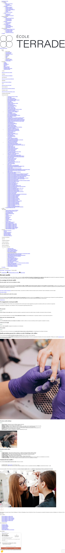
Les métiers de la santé (11, 162)
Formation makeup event (11, 146)
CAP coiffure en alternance (12, 249)
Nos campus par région (9, 211)
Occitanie (7, 220)
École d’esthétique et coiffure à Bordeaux (12, 227)
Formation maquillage (5, 526)
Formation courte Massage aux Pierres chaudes (15, 200)
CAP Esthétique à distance (12, 113)
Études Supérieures (7, 66)
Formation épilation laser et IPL (10, 207)
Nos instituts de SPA (9, 31)
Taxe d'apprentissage (9, 19)
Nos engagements (8, 53)
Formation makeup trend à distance (13, 148)
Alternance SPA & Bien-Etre (12, 263)
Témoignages (8, 14)
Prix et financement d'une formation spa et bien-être (15, 139)
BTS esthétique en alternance (12, 260)
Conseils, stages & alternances (10, 9)
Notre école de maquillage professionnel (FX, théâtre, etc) (16, 144)
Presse (7, 56)
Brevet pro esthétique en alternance (13, 258)
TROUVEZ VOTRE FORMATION (13, 128)
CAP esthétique (10, 112)
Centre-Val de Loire (9, 215)
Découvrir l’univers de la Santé (6, 85)
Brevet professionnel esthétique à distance (14, 115)
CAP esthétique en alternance (12, 257)
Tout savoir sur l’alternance (10, 18)
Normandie (7, 218)
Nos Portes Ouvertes (5, 1)
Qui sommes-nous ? (9, 52)
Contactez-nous (2, 299)
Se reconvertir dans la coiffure (12, 105)
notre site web (60, 336)
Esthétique (5, 63)
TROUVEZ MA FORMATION (12, 141)
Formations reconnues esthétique (12, 111)
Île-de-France (8, 217)
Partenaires (5, 21)
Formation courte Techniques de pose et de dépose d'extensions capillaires (19, 180)
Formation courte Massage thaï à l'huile (13, 204)
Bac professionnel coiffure (12, 100)
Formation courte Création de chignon (13, 181)
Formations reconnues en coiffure (13, 96)
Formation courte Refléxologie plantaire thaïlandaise (15, 206)
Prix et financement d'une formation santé (14, 161)
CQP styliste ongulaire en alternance (13, 261)
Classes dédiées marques (11, 122)
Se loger (7, 11)
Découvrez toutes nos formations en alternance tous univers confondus (18, 262)
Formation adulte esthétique (12, 125)
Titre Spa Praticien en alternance (12, 265)
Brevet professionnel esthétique (12, 114)
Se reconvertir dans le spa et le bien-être (11, 137)
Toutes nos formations (5, 528)
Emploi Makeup (8, 27)
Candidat (5, 2)
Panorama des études (7, 69)
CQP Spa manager (10, 132)
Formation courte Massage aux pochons (14, 201)
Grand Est (7, 216)
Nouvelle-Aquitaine (9, 219)
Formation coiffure (5, 524)
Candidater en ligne (9, 5)
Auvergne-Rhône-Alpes (9, 212)
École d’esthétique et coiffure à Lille (11, 224)
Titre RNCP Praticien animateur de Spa (13, 130)
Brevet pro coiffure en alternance (12, 250)
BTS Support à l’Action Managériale (13, 165)
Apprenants (5, 6)
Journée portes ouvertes (3, 48)
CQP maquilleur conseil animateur (13, 143)
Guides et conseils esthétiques (12, 126)
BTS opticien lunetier (11, 157)
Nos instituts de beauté (9, 30)
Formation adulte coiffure (11, 107)
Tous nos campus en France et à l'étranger (12, 210)
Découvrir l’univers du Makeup (6, 82)
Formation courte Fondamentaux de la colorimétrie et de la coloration (18, 173)
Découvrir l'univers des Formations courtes (8, 91)
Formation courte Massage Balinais (13, 196)
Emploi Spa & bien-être (9, 26)
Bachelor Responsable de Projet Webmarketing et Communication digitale (19, 169)
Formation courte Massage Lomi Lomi (13, 198)
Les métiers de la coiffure (11, 110)
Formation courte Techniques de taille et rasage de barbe (16, 178)
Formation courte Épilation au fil (12, 184)
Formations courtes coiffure (12, 172)
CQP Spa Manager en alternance (12, 266)
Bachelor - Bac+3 (10, 167)
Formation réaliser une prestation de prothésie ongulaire (16, 117)
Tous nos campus (4, 521)
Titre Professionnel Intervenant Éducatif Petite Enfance (16, 156)
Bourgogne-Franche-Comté (10, 213)
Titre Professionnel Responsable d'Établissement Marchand (16, 170)
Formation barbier (10, 102)
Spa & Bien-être (6, 64)
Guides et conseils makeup (12, 150)
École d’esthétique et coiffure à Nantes (7, 519)
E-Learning (3, 267)
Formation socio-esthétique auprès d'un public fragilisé (16, 121)
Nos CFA (5, 231)
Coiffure (5, 62)
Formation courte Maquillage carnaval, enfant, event (15, 188)
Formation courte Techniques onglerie (13, 190)
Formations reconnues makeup (12, 142)
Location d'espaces (8, 20)
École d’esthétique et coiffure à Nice (11, 226)
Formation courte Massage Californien (13, 195)
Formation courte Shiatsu (11, 205)
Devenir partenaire (8, 22)
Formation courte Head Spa (12, 182)
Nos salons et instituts (3, 292)
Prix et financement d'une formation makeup (14, 151)
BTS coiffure (10, 101)
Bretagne (7, 214)
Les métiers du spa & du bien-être (13, 140)
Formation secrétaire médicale (12, 158)
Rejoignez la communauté (10, 15)
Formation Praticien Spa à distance (13, 133)
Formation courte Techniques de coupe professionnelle (16, 177)
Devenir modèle (8, 60)
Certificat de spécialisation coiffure (13, 103)
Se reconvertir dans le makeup (12, 149)
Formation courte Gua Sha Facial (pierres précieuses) (16, 191)
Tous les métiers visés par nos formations (8, 529)
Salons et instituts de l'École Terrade (9, 29)
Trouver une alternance (7, 234)
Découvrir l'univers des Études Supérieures (8, 88)
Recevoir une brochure (9, 3)
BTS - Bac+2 (10, 164)
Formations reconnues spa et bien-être (13, 129)
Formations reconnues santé (12, 154)
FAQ (6, 57)
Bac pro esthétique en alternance (12, 259)
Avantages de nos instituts (10, 32)
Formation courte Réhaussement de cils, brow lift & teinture (17, 186)
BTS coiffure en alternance (12, 251)
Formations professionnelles (8, 68)
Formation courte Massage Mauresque (13, 203)
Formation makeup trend (11, 147)
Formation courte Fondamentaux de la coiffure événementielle (17, 176)
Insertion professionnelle (9, 8)
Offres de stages (8, 10)
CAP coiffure (10, 97)
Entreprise (5, 17)
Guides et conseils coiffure (12, 108)
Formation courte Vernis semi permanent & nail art (15, 189)
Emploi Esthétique (8, 25)
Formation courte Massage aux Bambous (14, 199)
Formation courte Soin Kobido (12, 192)
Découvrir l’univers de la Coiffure (7, 72)
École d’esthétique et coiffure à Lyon (11, 225)
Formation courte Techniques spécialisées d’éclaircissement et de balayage (19, 175)
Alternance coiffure (10, 248)
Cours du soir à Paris (11, 106)
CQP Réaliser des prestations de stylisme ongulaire (15, 118)
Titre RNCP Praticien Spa (11, 131)
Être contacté (8, 4)
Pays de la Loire (8, 221)
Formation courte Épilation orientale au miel (14, 185)
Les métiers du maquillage (11, 152)
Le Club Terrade (8, 13)
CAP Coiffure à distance (11, 98)
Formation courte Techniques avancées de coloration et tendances (17, 174)
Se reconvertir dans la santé (12, 159)
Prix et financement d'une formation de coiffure (15, 109)
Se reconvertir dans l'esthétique (12, 123)
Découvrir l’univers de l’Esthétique (7, 75)
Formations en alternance (7, 230)
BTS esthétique (10, 116)
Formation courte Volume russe (12, 187)
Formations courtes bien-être (12, 193)
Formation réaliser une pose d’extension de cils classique (16, 119)
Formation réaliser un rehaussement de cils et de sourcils (16, 120)
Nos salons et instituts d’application (5, 290)
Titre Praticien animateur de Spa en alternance (14, 264)
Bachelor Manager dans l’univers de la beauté (14, 168)
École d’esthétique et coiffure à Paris (11, 223)
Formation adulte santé (11, 160)
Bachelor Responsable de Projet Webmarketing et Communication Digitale (19, 253)
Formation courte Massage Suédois (13, 197)
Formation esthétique (5, 525)
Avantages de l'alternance (7, 232)
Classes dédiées (8, 23)
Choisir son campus (9, 59)
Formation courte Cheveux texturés (13, 179)
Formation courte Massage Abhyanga (13, 202)
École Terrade (2, 270)
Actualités (3, 33)
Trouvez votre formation (11, 163)
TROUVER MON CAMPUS (10, 228)
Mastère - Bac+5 (10, 171)
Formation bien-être (5, 527)
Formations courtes (7, 67)
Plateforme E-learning (9, 12)
